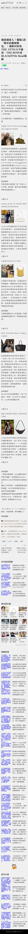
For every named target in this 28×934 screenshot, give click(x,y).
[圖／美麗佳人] (14, 76)
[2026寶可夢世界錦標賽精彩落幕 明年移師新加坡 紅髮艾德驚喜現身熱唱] (6, 666)
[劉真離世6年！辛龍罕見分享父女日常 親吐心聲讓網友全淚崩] (6, 897)
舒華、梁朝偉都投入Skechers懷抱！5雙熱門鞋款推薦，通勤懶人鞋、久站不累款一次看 (14, 534)
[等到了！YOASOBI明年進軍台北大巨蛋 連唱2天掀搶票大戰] (6, 745)
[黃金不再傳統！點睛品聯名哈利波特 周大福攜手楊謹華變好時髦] (6, 727)
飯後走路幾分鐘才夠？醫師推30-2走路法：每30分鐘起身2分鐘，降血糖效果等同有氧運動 (19, 720)
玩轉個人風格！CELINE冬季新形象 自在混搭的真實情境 (19, 593)
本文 (5, 509)
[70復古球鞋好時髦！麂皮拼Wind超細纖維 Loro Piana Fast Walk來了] (6, 585)
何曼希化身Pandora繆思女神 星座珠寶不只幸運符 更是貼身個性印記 (19, 702)
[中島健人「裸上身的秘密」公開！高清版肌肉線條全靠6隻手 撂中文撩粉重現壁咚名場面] (6, 657)
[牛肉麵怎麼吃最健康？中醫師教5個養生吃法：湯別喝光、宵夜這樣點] (6, 771)
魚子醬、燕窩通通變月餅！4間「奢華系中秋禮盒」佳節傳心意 (19, 832)
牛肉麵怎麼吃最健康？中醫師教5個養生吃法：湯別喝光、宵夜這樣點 (19, 772)
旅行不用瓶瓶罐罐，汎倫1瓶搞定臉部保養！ (22, 614)
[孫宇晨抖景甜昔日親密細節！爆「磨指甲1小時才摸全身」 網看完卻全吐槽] (6, 823)
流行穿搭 (16, 8)
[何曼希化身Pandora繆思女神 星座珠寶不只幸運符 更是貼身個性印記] (6, 701)
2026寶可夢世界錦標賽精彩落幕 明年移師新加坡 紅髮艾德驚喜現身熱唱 (19, 667)
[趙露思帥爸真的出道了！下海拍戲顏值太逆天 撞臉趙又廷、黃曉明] (6, 889)
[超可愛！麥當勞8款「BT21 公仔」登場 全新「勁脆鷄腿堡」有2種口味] (6, 779)
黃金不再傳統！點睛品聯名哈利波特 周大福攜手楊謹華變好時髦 (19, 728)
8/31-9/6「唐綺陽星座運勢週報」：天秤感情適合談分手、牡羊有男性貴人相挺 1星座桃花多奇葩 (19, 816)
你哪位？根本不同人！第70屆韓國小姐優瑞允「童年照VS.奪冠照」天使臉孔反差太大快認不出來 (19, 738)
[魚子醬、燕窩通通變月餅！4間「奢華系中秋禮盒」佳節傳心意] (6, 832)
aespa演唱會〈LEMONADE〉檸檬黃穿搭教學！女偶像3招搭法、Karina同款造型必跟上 (19, 578)
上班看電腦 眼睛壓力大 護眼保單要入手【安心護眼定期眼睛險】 (22, 627)
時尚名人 (8, 8)
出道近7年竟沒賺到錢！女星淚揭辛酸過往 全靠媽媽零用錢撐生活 (19, 711)
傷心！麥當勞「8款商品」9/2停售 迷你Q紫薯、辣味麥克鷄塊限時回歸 (19, 763)
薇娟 (22, 541)
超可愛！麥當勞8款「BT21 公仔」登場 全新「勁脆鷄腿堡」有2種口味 (19, 780)
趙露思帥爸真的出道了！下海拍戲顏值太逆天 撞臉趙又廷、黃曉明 (19, 890)
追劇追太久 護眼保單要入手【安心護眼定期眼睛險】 (5, 640)
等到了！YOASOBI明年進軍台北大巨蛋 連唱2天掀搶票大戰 (19, 745)
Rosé (10, 541)
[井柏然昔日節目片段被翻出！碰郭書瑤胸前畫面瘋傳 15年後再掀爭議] (6, 788)
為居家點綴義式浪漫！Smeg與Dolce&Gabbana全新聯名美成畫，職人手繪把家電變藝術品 (14, 524)
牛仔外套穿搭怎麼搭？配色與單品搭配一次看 (13, 627)
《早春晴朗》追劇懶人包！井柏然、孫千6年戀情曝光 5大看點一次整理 (19, 907)
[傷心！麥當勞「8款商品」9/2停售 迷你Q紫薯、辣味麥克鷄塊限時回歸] (6, 762)
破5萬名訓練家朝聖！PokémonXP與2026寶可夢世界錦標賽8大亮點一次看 (19, 754)
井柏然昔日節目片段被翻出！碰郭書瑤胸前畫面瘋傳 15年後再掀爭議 (19, 789)
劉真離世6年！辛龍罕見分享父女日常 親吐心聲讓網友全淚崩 (19, 897)
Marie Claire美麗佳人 (18, 509)
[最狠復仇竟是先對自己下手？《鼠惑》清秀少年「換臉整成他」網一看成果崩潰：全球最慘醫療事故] (6, 684)
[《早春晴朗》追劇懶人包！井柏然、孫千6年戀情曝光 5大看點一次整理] (6, 906)
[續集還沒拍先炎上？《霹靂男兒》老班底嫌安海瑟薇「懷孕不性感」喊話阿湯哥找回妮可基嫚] (6, 797)
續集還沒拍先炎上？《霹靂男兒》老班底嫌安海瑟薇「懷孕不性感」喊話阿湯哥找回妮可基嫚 (19, 799)
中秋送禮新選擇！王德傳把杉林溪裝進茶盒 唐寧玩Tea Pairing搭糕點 (19, 841)
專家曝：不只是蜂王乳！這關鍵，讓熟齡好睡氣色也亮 (5, 614)
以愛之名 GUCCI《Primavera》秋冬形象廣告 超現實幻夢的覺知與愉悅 (14, 614)
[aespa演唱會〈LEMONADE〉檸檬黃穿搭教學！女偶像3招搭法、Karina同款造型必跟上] (6, 576)
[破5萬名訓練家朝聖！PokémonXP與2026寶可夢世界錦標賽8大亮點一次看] (6, 753)
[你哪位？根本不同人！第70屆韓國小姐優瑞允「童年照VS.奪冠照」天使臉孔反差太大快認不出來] (6, 736)
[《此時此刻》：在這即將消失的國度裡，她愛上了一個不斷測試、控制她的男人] (6, 858)
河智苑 (3, 541)
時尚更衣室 (18, 35)
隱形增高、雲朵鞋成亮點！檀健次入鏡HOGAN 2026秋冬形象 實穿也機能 (14, 640)
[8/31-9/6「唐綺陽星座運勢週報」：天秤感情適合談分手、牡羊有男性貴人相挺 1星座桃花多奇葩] (6, 814)
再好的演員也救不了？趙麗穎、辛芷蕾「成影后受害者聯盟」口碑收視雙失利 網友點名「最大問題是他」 (19, 882)
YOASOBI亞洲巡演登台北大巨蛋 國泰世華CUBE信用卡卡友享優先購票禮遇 (19, 676)
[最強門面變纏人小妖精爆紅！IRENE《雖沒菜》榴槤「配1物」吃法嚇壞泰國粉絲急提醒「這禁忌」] (6, 915)
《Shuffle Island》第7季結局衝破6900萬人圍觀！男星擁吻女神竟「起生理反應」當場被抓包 (19, 926)
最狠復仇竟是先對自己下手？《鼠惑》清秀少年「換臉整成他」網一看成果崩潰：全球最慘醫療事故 (19, 686)
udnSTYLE (4, 35)
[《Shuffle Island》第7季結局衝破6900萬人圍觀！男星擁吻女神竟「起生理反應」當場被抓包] (6, 924)
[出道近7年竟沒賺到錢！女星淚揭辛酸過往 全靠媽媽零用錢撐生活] (6, 710)
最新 (2, 8)
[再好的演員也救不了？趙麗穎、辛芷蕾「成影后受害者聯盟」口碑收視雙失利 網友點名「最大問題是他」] (6, 880)
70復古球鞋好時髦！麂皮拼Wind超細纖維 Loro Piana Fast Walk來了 (19, 586)
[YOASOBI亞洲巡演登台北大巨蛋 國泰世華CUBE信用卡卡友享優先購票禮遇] (6, 675)
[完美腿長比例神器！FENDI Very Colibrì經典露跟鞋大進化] (6, 567)
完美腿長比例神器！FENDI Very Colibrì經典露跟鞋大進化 (19, 567)
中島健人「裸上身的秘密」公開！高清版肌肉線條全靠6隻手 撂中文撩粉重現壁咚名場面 (19, 659)
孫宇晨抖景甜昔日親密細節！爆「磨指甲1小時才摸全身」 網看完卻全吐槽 (19, 824)
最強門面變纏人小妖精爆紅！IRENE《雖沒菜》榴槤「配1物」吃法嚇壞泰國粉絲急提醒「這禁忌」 (19, 917)
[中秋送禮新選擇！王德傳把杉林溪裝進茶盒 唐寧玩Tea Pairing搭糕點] (6, 840)
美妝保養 (23, 8)
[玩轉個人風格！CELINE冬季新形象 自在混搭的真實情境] (6, 593)
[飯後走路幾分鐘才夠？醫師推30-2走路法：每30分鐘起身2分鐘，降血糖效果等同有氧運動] (6, 718)
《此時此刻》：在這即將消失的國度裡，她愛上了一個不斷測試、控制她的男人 (19, 859)
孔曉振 (15, 541)
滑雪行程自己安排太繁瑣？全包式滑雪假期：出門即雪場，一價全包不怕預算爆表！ (5, 627)
